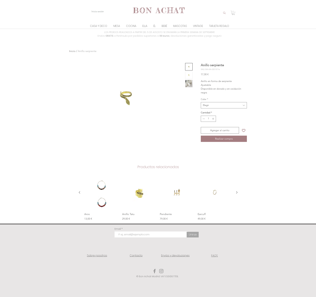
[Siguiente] (237, 192)
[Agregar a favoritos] (243, 130)
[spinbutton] (208, 119)
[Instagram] (161, 271)
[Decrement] (203, 119)
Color (204, 99)
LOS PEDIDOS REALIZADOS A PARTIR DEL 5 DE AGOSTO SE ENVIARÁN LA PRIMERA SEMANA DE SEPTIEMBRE (159, 32)
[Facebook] (154, 271)
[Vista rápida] (101, 192)
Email (118, 229)
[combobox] (224, 105)
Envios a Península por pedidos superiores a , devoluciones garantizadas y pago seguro (160, 35)
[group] (158, 198)
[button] (98, 26)
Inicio (72, 51)
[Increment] (213, 119)
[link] (233, 13)
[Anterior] (79, 192)
